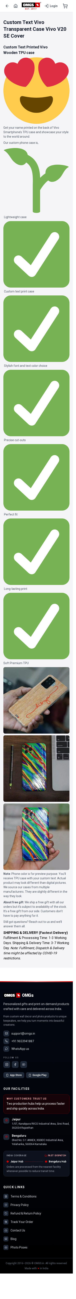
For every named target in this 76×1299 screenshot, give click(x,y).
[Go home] (15, 6)
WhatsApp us (20, 1048)
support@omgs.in (23, 1033)
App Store (16, 1075)
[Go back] (7, 6)
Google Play (39, 1075)
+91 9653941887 (22, 1041)
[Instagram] (6, 1064)
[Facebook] (15, 1064)
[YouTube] (23, 1064)
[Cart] (65, 6)
